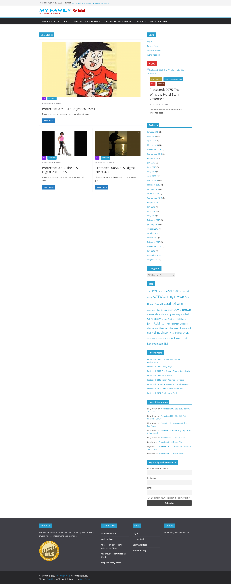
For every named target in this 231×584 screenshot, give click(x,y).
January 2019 (153, 189)
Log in (150, 41)
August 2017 (152, 229)
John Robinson (156, 323)
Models (168, 328)
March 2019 (152, 180)
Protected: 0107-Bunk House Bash (162, 393)
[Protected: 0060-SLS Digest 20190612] (91, 69)
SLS (65, 21)
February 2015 (153, 242)
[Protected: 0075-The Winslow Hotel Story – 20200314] (169, 71)
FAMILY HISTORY (48, 21)
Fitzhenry (176, 314)
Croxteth (168, 309)
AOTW (158, 296)
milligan (161, 328)
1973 (164, 291)
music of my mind (181, 328)
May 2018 (151, 215)
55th (149, 291)
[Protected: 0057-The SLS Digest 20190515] (64, 143)
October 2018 (153, 193)
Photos (154, 338)
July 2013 (151, 251)
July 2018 (151, 207)
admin (58, 103)
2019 (178, 291)
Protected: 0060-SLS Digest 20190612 (69, 108)
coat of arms (175, 303)
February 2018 (153, 220)
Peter (149, 339)
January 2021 (153, 132)
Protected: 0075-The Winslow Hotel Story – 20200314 (166, 94)
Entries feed (152, 46)
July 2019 (151, 162)
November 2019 (154, 149)
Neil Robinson (160, 332)
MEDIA (140, 21)
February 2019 (153, 184)
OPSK (185, 332)
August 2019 (152, 158)
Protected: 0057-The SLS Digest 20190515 (60, 169)
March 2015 (152, 237)
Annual (149, 297)
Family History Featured (173, 79)
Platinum (161, 339)
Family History (156, 79)
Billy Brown (175, 297)
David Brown (182, 310)
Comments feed (154, 50)
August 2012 (152, 259)
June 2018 (151, 211)
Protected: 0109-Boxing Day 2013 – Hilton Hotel (168, 384)
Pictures (161, 84)
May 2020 (151, 136)
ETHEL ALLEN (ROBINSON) (86, 21)
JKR (179, 319)
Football (185, 314)
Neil (149, 333)
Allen (188, 291)
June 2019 (151, 167)
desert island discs (156, 314)
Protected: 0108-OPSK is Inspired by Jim (165, 388)
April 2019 (151, 176)
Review (167, 339)
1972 (160, 291)
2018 (170, 291)
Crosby (160, 310)
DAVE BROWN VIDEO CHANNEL (119, 21)
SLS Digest (52, 99)
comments (152, 310)
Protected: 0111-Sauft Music (84, 2)
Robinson (177, 338)
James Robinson (169, 319)
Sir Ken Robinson (109, 533)
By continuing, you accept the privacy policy (170, 498)
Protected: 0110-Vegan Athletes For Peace (165, 380)
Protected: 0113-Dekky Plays (159, 366)
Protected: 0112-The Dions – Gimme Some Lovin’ (168, 371)
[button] (57, 21)
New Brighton (176, 333)
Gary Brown (154, 319)
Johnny (184, 319)
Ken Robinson (173, 324)
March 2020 (152, 145)
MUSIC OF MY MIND (159, 21)
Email (149, 488)
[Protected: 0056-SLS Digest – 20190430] (118, 143)
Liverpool (184, 324)
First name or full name (157, 468)
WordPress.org (153, 55)
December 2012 (154, 255)
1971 (154, 291)
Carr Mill (159, 304)
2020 (184, 291)
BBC (165, 297)
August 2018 (152, 202)
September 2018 (154, 198)
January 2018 (153, 224)
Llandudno (152, 328)
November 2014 (154, 246)
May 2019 (151, 171)
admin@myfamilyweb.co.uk (176, 532)
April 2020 (151, 140)
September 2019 (154, 154)
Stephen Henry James (111, 562)
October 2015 (153, 233)
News (152, 84)
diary (169, 314)
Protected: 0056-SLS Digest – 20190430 (116, 169)
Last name (151, 478)
